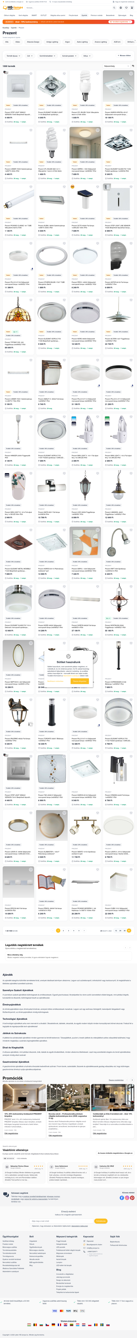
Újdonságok (122, 15)
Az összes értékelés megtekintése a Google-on (115, 1153)
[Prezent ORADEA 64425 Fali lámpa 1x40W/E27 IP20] (118, 769)
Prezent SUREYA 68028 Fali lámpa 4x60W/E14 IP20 (84, 626)
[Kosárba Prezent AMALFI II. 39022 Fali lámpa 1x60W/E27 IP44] (64, 386)
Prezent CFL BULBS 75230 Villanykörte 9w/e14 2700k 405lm (85, 113)
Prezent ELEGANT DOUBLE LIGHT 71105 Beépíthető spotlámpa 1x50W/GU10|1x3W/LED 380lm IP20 (50, 114)
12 (116, 930)
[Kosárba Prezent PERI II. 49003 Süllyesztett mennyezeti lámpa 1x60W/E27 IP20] (97, 270)
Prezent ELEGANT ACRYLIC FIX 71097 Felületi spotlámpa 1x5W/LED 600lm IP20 (50, 457)
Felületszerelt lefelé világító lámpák (68, 1250)
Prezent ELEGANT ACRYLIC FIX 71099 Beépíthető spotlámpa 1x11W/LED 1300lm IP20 (49, 341)
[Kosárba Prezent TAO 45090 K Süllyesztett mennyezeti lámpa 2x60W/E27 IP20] (64, 782)
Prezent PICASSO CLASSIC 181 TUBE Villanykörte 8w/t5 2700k (18, 226)
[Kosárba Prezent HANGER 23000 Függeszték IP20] (30, 443)
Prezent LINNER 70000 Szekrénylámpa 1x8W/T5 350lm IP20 (18, 170)
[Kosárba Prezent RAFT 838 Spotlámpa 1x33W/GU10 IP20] (130, 556)
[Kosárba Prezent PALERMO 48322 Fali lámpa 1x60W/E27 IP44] (30, 726)
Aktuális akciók (34, 1259)
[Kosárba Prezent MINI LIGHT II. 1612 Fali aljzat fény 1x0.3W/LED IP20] (130, 443)
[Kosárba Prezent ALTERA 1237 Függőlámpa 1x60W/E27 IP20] (130, 326)
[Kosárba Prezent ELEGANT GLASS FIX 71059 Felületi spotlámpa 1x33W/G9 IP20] (130, 156)
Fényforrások (73, 15)
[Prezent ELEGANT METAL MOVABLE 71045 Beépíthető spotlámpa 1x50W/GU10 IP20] (18, 542)
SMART (34, 15)
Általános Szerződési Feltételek (13, 1268)
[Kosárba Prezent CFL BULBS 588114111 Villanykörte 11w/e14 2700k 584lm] (64, 156)
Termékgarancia (8, 1256)
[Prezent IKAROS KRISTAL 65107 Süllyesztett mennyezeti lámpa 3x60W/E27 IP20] (118, 86)
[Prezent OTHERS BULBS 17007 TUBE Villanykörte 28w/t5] (51, 256)
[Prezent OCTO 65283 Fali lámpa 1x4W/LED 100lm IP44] (85, 199)
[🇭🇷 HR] (65, 1324)
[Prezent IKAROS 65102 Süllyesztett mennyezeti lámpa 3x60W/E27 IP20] (85, 769)
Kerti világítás (23, 15)
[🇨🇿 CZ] (47, 1324)
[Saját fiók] (120, 7)
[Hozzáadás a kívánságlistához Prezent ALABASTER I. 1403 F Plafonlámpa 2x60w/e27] (64, 813)
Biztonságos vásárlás (36, 1250)
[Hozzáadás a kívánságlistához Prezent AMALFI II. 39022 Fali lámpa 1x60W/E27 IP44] (64, 360)
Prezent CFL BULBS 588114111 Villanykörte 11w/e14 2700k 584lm (50, 170)
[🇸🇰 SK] (108, 1324)
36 (125, 930)
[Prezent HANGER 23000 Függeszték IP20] (18, 429)
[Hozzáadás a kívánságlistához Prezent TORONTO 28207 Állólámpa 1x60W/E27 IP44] (64, 700)
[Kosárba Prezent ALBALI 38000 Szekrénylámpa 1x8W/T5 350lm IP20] (64, 213)
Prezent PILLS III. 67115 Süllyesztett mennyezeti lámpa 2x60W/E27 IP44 (117, 400)
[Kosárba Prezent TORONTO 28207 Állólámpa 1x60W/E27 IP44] (64, 726)
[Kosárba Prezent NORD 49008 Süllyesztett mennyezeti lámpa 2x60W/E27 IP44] (97, 326)
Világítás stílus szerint (57, 15)
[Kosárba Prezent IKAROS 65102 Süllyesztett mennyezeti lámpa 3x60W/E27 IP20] (97, 782)
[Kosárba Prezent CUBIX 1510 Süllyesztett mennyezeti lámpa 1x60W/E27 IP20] (130, 896)
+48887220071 (92, 1251)
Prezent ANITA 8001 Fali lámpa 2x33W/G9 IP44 (49, 513)
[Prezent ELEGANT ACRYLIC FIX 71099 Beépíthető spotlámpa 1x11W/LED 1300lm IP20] (51, 312)
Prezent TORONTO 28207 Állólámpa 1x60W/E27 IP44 (50, 739)
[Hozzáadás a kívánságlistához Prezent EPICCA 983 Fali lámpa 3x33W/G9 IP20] (31, 870)
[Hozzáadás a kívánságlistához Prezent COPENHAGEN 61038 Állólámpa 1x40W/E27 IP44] (131, 643)
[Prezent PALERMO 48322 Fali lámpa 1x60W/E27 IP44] (18, 712)
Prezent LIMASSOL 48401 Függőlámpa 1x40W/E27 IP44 (115, 513)
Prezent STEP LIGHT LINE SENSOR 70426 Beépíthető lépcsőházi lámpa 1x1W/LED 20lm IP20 (117, 227)
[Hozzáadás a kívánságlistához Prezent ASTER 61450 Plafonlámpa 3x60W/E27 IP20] (64, 643)
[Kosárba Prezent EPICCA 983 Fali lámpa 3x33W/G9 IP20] (30, 896)
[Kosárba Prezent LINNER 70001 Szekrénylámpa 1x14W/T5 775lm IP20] (30, 386)
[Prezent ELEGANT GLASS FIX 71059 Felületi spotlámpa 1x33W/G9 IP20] (118, 142)
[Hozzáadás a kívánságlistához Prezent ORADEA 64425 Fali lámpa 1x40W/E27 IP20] (131, 756)
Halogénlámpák (61, 1244)
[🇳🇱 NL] (83, 1324)
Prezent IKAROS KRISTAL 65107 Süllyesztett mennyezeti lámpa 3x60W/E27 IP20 (116, 114)
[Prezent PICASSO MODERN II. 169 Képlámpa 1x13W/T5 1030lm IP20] (85, 882)
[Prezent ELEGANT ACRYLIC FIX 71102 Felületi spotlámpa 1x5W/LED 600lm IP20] (118, 712)
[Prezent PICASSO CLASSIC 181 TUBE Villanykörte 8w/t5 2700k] (18, 199)
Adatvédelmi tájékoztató (79, 1226)
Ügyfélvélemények (35, 1247)
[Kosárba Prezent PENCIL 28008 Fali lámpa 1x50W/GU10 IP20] (64, 896)
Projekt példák (61, 1289)
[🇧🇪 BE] (35, 1324)
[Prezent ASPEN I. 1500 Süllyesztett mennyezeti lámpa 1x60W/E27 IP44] (85, 142)
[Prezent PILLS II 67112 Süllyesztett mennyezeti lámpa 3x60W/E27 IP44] (85, 372)
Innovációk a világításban (65, 1274)
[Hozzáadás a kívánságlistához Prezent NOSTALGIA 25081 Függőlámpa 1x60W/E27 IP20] (131, 587)
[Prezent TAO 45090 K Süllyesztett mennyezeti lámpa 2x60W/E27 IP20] (51, 769)
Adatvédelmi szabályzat (11, 1271)
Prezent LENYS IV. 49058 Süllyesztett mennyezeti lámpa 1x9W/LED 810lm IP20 (18, 854)
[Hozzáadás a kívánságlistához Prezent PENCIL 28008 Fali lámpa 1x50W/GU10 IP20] (64, 870)
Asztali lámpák (61, 1259)
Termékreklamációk (9, 1253)
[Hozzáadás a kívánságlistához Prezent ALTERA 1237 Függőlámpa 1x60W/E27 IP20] (131, 300)
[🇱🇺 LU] (77, 1324)
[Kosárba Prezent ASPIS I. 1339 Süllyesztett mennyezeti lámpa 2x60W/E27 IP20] (97, 556)
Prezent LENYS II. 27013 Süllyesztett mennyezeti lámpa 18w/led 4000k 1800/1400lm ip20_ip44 (117, 854)
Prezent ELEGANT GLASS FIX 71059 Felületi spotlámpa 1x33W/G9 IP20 (118, 170)
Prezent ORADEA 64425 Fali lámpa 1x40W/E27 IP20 (117, 796)
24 (120, 930)
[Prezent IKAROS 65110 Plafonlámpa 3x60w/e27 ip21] (51, 542)
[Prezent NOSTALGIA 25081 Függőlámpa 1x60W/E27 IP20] (118, 599)
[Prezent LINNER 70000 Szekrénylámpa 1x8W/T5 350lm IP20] (18, 142)
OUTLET (44, 15)
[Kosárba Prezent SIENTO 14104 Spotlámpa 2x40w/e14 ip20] (97, 839)
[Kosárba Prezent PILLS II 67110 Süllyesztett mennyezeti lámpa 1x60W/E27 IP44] (97, 726)
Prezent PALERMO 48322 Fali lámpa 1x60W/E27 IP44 (17, 739)
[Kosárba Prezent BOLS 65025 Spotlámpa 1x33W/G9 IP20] (97, 669)
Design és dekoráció (63, 1280)
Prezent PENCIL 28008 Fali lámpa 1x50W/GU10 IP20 (50, 909)
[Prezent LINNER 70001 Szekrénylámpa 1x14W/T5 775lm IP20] (18, 372)
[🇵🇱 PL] (90, 1324)
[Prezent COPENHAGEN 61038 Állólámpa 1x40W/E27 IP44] (118, 655)
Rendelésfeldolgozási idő (11, 1265)
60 (129, 930)
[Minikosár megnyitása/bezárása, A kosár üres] (132, 7)
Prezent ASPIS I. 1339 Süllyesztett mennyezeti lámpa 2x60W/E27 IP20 (84, 570)
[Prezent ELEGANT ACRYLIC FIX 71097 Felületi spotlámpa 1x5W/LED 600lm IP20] (51, 429)
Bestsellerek (110, 15)
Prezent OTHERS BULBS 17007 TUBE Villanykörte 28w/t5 (51, 283)
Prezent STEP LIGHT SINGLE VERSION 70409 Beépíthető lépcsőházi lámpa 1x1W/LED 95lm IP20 (18, 114)
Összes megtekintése (116, 1080)
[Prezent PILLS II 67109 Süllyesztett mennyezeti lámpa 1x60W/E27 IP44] (18, 256)
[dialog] (68, 669)
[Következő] (135, 41)
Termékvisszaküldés (9, 1250)
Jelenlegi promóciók (63, 1277)
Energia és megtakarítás (64, 1286)
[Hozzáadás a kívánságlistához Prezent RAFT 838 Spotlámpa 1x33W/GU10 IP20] (131, 530)
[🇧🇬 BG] (41, 1324)
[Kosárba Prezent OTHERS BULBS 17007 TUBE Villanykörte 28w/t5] (64, 270)
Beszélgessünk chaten (94, 1244)
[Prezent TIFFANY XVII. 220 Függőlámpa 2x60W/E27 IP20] (18, 312)
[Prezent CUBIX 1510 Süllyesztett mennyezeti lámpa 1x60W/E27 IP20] (118, 882)
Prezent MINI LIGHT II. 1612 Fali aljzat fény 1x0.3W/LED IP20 (118, 456)
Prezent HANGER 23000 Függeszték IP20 (17, 456)
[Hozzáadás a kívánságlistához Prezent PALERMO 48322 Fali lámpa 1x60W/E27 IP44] (31, 700)
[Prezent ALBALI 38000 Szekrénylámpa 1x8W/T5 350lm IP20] (51, 199)
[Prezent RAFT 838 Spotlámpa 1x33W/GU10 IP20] (118, 542)
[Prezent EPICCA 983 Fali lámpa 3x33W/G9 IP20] (18, 882)
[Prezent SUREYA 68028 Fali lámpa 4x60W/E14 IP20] (85, 599)
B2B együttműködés (36, 1262)
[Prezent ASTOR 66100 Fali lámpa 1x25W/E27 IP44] (118, 256)
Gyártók (84, 15)
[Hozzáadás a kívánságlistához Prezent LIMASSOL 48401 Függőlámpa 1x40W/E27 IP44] (131, 473)
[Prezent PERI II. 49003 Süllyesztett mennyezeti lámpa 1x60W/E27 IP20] (85, 256)
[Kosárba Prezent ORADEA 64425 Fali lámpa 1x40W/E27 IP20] (130, 782)
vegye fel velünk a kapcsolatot (35, 1199)
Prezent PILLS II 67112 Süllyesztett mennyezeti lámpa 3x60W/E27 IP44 (84, 400)
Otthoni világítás (9, 15)
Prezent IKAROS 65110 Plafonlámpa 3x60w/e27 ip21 (50, 570)
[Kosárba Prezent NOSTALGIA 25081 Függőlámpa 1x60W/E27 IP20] (130, 613)
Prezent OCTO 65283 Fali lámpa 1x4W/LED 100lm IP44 (83, 226)
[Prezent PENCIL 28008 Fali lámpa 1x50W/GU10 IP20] (51, 882)
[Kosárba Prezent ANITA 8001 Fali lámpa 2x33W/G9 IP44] (64, 499)
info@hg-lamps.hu (93, 1248)
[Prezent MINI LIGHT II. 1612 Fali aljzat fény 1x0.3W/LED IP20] (118, 429)
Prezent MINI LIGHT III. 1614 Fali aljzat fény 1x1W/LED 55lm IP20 (18, 513)
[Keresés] (114, 8)
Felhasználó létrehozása (118, 1245)
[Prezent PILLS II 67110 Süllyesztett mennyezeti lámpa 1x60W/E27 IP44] (85, 712)
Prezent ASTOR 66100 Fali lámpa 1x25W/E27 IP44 (116, 283)
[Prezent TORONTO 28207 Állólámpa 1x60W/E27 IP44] (51, 712)
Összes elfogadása (79, 681)
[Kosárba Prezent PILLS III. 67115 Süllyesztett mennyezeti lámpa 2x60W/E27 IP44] (130, 386)
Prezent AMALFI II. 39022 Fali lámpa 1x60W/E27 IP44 (51, 400)
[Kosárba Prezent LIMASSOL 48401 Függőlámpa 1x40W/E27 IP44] (130, 499)
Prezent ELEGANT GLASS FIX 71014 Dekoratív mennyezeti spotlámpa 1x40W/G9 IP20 (18, 627)
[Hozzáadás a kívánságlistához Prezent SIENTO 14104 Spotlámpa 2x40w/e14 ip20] (98, 813)
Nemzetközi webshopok (37, 1253)
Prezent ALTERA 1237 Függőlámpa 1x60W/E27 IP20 (117, 340)
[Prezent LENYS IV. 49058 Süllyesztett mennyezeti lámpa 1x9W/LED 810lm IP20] (18, 825)
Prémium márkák (96, 15)
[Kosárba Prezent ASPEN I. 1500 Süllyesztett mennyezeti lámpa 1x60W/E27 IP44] (97, 156)
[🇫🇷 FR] (59, 1324)
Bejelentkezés (115, 1242)
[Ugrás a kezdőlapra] (13, 8)
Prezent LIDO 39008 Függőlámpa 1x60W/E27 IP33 (83, 513)
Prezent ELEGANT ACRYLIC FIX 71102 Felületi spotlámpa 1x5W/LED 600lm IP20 (117, 740)
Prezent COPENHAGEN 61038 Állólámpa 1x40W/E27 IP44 (115, 683)
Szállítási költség (8, 1241)
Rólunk (31, 1244)
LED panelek (60, 1247)
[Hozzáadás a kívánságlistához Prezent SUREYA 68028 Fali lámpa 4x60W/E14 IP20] (98, 587)
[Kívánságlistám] (126, 7)
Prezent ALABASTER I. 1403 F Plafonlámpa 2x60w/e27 (48, 853)
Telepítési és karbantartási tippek (67, 1292)
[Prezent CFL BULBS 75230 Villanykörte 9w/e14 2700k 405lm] (85, 86)
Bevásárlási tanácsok (63, 1283)
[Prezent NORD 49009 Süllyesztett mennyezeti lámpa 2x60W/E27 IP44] (51, 599)
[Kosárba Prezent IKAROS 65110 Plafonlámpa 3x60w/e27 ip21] (64, 556)
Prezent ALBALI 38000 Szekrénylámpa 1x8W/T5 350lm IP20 (51, 226)
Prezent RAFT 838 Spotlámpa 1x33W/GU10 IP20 (115, 570)
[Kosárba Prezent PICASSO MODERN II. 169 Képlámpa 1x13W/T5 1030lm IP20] (97, 896)
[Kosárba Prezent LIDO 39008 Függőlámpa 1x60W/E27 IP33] (97, 499)
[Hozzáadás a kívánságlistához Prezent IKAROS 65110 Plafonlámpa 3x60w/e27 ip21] (64, 530)
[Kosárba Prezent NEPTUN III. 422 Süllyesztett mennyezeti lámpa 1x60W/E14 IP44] (30, 669)
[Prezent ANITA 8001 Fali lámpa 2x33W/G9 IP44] (51, 486)
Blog (131, 15)
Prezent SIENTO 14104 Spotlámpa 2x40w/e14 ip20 (84, 853)
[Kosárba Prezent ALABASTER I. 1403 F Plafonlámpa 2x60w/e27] (64, 839)
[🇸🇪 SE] (102, 1324)
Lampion (59, 1262)
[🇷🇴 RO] (96, 1324)
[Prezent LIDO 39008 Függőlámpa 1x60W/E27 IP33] (85, 486)
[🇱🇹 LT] (71, 1324)
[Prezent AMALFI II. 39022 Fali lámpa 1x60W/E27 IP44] (51, 372)
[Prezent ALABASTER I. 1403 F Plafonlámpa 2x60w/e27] (51, 825)
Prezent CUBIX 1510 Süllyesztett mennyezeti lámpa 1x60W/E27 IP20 (117, 909)
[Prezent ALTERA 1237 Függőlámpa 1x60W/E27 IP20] (118, 312)
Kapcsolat (90, 1241)
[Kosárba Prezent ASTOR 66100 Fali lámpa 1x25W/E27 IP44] (130, 270)
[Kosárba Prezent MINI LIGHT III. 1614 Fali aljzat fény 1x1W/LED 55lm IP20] (30, 499)
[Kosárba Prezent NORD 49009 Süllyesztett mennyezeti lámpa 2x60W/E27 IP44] (64, 613)
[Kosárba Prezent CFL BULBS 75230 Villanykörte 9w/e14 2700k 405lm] (97, 100)
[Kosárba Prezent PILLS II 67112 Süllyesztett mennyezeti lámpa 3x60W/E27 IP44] (97, 386)
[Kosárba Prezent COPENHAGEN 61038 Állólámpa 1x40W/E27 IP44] (130, 669)
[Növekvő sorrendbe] (133, 66)
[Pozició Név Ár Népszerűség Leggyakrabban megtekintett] (117, 66)
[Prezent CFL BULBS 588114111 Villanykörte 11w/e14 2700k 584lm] (51, 142)
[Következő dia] (132, 1080)
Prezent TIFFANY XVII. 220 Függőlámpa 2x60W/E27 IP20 (15, 343)
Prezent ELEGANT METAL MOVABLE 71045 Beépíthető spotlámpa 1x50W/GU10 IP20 (18, 571)
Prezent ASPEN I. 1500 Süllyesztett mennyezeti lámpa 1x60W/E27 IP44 (84, 170)
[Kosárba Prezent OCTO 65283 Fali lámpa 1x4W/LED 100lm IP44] (97, 213)
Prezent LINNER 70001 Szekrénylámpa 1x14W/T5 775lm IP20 (18, 400)
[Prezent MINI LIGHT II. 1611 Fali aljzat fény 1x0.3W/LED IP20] (85, 429)
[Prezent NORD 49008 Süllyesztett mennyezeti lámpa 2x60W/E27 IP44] (85, 312)
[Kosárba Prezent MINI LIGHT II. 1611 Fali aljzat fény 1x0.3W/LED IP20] (97, 443)
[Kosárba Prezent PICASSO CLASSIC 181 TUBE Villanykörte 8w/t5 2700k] (30, 213)
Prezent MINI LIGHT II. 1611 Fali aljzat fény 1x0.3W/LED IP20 (85, 456)
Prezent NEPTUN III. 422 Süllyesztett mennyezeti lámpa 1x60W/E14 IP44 (17, 683)
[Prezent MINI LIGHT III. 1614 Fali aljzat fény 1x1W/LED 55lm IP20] (18, 486)
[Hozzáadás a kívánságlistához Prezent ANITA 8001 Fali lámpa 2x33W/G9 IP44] (64, 473)
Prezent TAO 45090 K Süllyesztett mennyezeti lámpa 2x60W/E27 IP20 (50, 796)
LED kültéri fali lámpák (64, 1265)
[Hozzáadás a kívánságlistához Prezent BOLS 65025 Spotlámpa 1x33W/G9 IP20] (98, 643)
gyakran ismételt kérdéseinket (34, 1196)
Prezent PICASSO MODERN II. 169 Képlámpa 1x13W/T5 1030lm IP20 (84, 909)
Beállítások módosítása (55, 681)
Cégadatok (33, 1241)
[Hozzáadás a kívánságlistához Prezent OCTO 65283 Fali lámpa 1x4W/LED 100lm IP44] (98, 187)
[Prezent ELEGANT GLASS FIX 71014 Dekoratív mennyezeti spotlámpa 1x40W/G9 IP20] (18, 599)
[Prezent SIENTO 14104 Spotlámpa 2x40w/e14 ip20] (85, 825)
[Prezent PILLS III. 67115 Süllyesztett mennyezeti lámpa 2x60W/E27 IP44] (118, 372)
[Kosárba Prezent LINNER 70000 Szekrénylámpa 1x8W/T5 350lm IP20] (30, 156)
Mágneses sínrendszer (64, 1253)
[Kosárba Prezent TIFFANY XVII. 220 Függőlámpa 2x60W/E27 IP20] (30, 326)
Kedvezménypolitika (36, 1256)
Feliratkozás (101, 1221)
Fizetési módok (8, 1244)
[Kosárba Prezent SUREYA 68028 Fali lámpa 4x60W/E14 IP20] (97, 613)
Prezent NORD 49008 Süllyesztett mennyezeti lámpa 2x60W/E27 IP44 (84, 340)
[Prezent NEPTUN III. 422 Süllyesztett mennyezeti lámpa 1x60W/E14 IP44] (18, 655)
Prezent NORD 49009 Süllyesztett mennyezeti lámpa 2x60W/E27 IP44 (50, 626)
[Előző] (125, 948)
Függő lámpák (61, 1241)
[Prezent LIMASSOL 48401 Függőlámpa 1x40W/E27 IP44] (118, 486)
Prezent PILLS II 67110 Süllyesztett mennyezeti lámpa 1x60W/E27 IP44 (84, 739)
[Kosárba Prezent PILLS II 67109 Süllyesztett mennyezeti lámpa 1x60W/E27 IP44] (30, 270)
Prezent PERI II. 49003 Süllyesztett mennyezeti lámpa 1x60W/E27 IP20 (84, 283)
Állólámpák (60, 1256)
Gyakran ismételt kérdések (12, 1259)
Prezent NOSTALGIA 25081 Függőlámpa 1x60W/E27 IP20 (115, 626)
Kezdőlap (6, 28)
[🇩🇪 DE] (53, 1324)
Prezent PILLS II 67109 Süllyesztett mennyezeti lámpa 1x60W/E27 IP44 (17, 283)
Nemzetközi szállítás (10, 1262)
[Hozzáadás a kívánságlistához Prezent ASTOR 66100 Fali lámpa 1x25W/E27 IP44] (131, 243)
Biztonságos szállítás (10, 1247)
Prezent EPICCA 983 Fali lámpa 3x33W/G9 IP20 (16, 909)
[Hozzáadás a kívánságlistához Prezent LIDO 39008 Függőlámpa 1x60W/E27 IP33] (98, 473)
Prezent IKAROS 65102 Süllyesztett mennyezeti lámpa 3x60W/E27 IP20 (84, 796)
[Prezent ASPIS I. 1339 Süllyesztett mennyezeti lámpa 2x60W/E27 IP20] (85, 542)
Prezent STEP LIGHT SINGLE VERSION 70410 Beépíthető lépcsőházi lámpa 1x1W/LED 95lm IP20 (18, 797)
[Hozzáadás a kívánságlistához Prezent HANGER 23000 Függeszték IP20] (31, 417)
